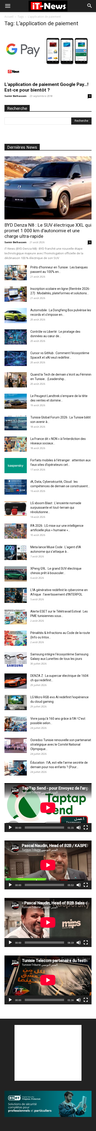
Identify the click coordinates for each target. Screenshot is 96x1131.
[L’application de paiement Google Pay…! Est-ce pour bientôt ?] (48, 55)
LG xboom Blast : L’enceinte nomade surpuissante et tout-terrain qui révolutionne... (55, 507)
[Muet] (78, 827)
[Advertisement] (48, 1053)
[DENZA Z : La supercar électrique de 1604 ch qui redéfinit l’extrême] (15, 681)
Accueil (8, 17)
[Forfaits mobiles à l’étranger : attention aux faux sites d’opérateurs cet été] (15, 465)
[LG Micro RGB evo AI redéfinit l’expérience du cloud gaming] (15, 702)
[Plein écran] (85, 827)
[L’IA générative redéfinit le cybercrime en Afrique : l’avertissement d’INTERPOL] (15, 595)
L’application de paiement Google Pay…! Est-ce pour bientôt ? (46, 87)
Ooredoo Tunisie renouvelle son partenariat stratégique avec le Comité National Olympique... (60, 744)
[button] (7, 6)
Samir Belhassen (15, 96)
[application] (48, 807)
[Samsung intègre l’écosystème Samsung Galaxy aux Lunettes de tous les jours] (15, 659)
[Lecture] (10, 827)
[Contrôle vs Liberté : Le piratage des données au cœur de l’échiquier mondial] (15, 337)
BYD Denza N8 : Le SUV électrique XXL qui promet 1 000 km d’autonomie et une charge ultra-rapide (48, 230)
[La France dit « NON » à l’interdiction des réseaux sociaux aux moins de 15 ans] (15, 444)
